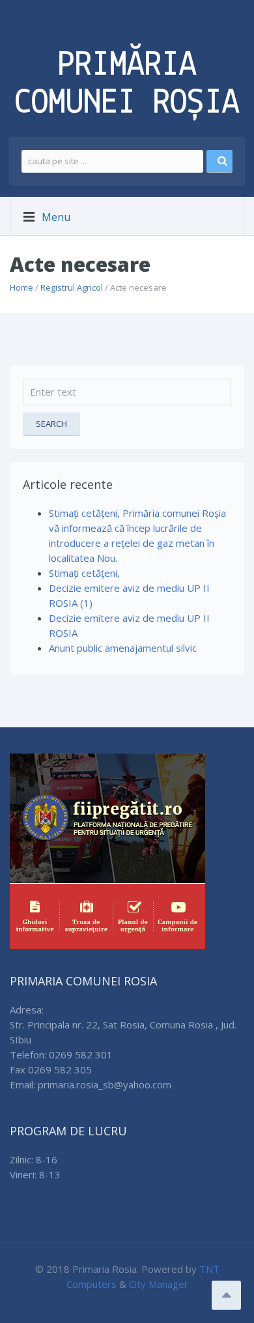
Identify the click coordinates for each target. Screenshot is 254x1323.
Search (51, 423)
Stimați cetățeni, (84, 572)
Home (21, 287)
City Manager (158, 1283)
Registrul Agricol (71, 287)
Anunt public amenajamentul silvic (123, 647)
